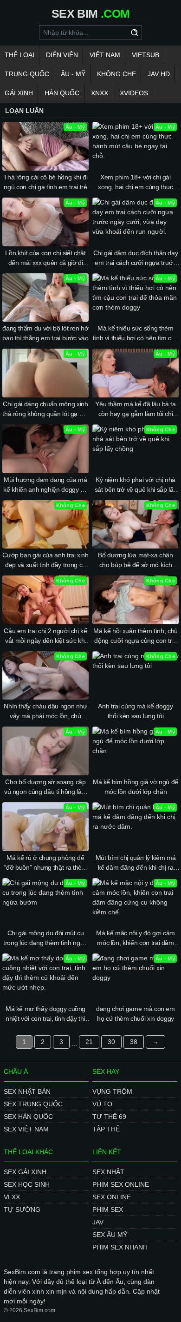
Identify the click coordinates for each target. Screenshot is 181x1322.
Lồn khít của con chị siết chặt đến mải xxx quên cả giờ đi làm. (45, 258)
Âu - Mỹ (73, 74)
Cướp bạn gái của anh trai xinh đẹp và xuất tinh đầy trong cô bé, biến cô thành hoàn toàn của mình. (45, 560)
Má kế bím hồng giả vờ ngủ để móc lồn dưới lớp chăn (135, 786)
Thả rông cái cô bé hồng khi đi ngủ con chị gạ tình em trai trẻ (45, 182)
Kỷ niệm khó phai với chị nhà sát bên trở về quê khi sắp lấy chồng (136, 485)
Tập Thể (106, 1129)
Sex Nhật (108, 1172)
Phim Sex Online (120, 1184)
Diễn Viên (62, 55)
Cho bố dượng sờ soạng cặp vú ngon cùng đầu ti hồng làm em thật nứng (45, 787)
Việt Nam (105, 55)
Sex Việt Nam (26, 1129)
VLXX (12, 1197)
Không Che (116, 74)
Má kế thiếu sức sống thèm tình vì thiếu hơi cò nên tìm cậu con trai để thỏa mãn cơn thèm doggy (136, 333)
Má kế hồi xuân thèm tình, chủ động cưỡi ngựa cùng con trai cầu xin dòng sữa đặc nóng (135, 636)
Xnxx (99, 93)
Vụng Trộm (112, 1091)
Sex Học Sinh (27, 1184)
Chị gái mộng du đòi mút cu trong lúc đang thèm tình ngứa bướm (45, 938)
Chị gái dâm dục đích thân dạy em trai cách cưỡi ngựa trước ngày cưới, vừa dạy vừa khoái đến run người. (135, 258)
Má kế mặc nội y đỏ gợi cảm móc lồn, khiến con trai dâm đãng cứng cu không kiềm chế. (135, 938)
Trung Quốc (27, 74)
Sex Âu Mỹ (109, 1234)
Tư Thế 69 (109, 1116)
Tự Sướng (22, 1209)
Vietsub (145, 55)
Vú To (102, 1104)
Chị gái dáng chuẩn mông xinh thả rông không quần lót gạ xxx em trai (45, 409)
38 (133, 1041)
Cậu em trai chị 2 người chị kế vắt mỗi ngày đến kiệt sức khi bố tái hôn (45, 636)
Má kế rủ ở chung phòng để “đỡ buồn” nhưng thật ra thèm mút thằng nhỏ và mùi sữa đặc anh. (45, 863)
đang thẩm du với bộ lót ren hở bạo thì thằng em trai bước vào (45, 333)
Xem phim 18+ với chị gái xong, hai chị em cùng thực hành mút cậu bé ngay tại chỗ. (135, 182)
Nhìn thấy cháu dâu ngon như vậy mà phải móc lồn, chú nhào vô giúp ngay (45, 711)
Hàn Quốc (62, 93)
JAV (97, 1222)
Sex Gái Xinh (25, 1172)
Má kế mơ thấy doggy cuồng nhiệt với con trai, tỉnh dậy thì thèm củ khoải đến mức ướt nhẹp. (45, 1014)
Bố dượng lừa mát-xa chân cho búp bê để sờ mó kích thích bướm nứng (135, 560)
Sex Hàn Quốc (28, 1116)
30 (111, 1041)
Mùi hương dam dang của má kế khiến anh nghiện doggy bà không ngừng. (45, 485)
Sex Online (111, 1197)
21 (89, 1041)
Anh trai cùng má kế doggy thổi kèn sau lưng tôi (135, 711)
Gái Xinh (19, 93)
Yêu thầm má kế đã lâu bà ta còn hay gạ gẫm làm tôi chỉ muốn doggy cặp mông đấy (135, 409)
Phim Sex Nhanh (120, 1247)
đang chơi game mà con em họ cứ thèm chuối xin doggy (135, 1013)
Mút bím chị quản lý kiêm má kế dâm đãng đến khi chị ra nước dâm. (136, 863)
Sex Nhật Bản (27, 1091)
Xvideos (134, 93)
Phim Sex (107, 1209)
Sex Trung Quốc (33, 1104)
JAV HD (159, 74)
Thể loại (19, 55)
